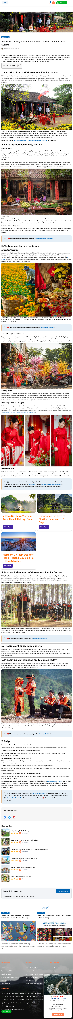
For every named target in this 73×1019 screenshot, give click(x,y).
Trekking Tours (5, 983)
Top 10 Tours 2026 (6, 971)
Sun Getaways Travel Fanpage (51, 484)
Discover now (58, 1014)
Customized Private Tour (15, 798)
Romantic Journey (6, 980)
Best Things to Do (31, 980)
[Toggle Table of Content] (18, 65)
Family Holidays (6, 974)
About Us (52, 968)
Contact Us (53, 971)
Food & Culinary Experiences (10, 977)
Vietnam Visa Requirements (34, 983)
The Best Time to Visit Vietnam (35, 977)
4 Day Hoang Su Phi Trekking (20, 831)
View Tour (7, 527)
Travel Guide (11, 7)
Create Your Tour (31, 971)
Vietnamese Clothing (43, 734)
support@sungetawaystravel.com (14, 1009)
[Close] (70, 976)
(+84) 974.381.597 (9, 1006)
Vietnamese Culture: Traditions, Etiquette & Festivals (30, 140)
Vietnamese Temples (47, 327)
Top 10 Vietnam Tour (32, 968)
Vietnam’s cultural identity (55, 781)
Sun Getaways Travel (39, 793)
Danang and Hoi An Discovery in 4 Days (23, 867)
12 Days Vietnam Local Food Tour (21, 876)
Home (3, 7)
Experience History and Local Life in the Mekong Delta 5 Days (30, 849)
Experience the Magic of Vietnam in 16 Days (24, 858)
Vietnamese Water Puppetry (43, 238)
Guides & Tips (22, 7)
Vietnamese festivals (40, 638)
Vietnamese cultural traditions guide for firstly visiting (19, 412)
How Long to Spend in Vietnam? (35, 974)
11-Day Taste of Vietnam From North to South (25, 840)
